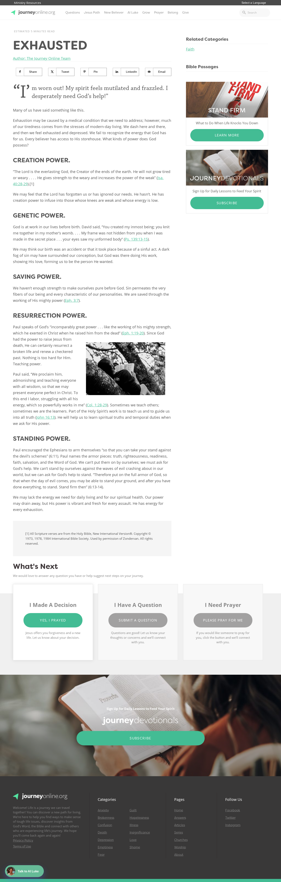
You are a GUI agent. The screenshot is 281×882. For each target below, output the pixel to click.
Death (102, 832)
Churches (181, 840)
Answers (180, 818)
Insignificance (140, 832)
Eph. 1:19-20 (133, 333)
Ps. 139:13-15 (136, 239)
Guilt (133, 810)
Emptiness (105, 847)
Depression (106, 840)
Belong (173, 12)
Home (178, 810)
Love (133, 840)
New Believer (113, 12)
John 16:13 (45, 417)
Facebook (232, 810)
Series (178, 832)
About (178, 855)
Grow (146, 12)
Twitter (230, 818)
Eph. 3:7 (72, 300)
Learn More (227, 135)
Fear (101, 855)
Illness (134, 825)
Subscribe (227, 203)
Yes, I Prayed (53, 620)
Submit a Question (138, 620)
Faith (190, 49)
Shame (135, 847)
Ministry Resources (27, 3)
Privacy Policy (23, 840)
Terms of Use (22, 846)
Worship (180, 847)
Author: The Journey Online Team (42, 58)
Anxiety (103, 810)
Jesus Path (92, 12)
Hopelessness (139, 818)
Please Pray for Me (223, 620)
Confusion (105, 825)
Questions (72, 12)
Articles (179, 825)
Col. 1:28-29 (97, 404)
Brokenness (106, 818)
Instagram (232, 825)
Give (185, 12)
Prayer (159, 12)
